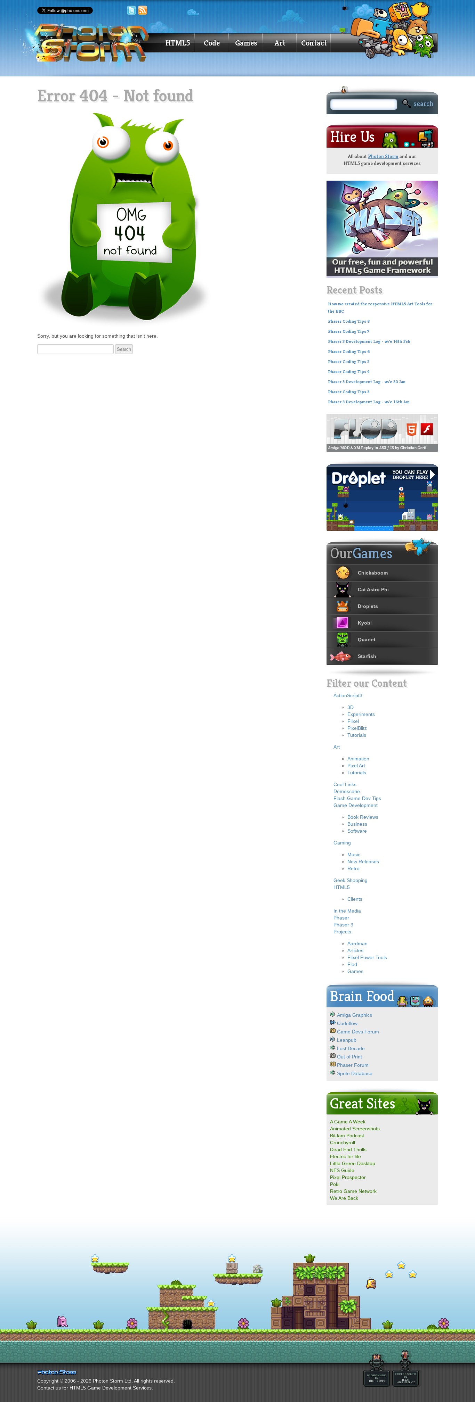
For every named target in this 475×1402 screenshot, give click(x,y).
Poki (334, 1184)
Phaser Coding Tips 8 (349, 321)
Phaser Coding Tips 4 (349, 371)
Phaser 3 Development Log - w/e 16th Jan (369, 402)
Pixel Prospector (348, 1177)
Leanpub (346, 1040)
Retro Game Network (353, 1191)
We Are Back (344, 1198)
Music (353, 854)
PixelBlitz (357, 728)
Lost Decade (351, 1048)
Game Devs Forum (358, 1031)
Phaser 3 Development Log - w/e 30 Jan (366, 382)
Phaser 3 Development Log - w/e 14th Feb (369, 341)
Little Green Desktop (352, 1163)
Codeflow (347, 1023)
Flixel (353, 721)
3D (350, 707)
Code (212, 43)
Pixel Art (356, 765)
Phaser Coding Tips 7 (348, 331)
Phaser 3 (343, 924)
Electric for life (345, 1156)
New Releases (363, 861)
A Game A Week (347, 1121)
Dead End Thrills (348, 1149)
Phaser (341, 918)
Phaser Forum (353, 1065)
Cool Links (344, 784)
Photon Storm (383, 156)
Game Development (355, 805)
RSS (143, 10)
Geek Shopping (350, 880)
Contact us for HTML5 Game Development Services (94, 1388)
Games (246, 43)
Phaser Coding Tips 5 (349, 361)
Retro (353, 868)
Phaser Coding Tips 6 (349, 351)
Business (357, 824)
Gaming (342, 843)
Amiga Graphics (354, 1015)
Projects (342, 931)
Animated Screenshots (355, 1128)
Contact (314, 43)
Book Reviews (362, 817)
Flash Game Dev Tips (357, 798)
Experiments (361, 714)
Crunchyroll (342, 1142)
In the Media (347, 911)
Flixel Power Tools (367, 957)
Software (357, 831)
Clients (354, 899)
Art (280, 43)
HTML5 (178, 43)
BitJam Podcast (347, 1135)
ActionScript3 (347, 695)
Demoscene (346, 791)
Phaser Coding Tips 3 (348, 392)
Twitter (131, 10)
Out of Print (349, 1056)
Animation (358, 758)
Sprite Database (354, 1073)
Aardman (357, 943)
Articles (355, 950)
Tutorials (356, 735)
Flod (352, 964)
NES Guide (342, 1170)
